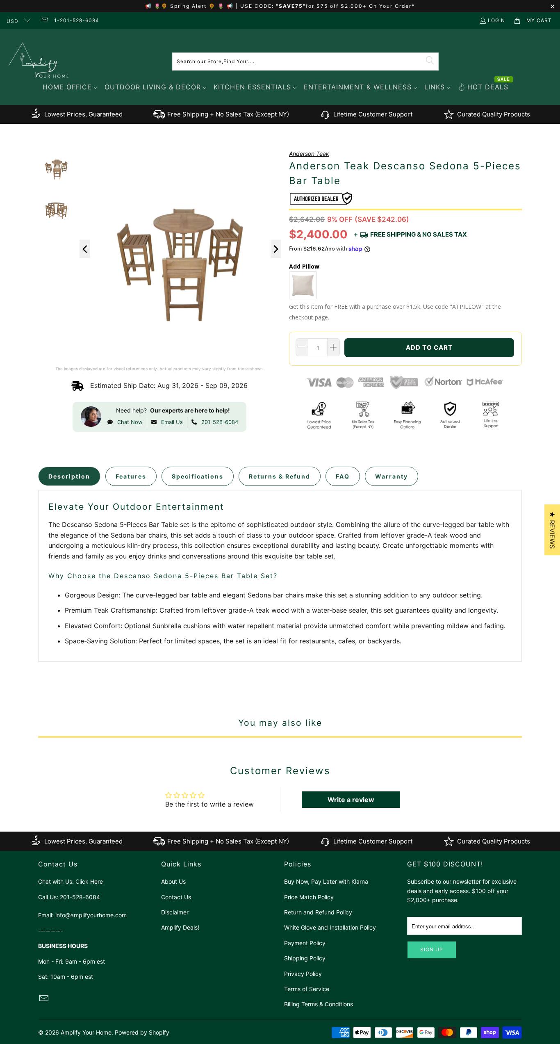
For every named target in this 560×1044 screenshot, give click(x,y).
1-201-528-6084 (76, 20)
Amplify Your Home (86, 1032)
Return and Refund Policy (318, 912)
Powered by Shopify (142, 1032)
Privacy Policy (303, 973)
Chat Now (130, 422)
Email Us (172, 422)
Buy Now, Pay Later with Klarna (326, 881)
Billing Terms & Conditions (318, 1004)
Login (496, 20)
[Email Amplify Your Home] (44, 20)
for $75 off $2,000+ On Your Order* (360, 6)
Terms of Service (306, 988)
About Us (173, 881)
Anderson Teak (309, 153)
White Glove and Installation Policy (330, 927)
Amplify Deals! (180, 927)
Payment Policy (305, 942)
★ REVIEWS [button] (552, 530)
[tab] (69, 476)
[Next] (276, 249)
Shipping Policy (305, 958)
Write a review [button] (351, 800)
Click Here (89, 881)
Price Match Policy (309, 897)
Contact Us (176, 897)
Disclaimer (175, 912)
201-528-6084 (219, 422)
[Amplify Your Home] (39, 61)
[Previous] (85, 249)
